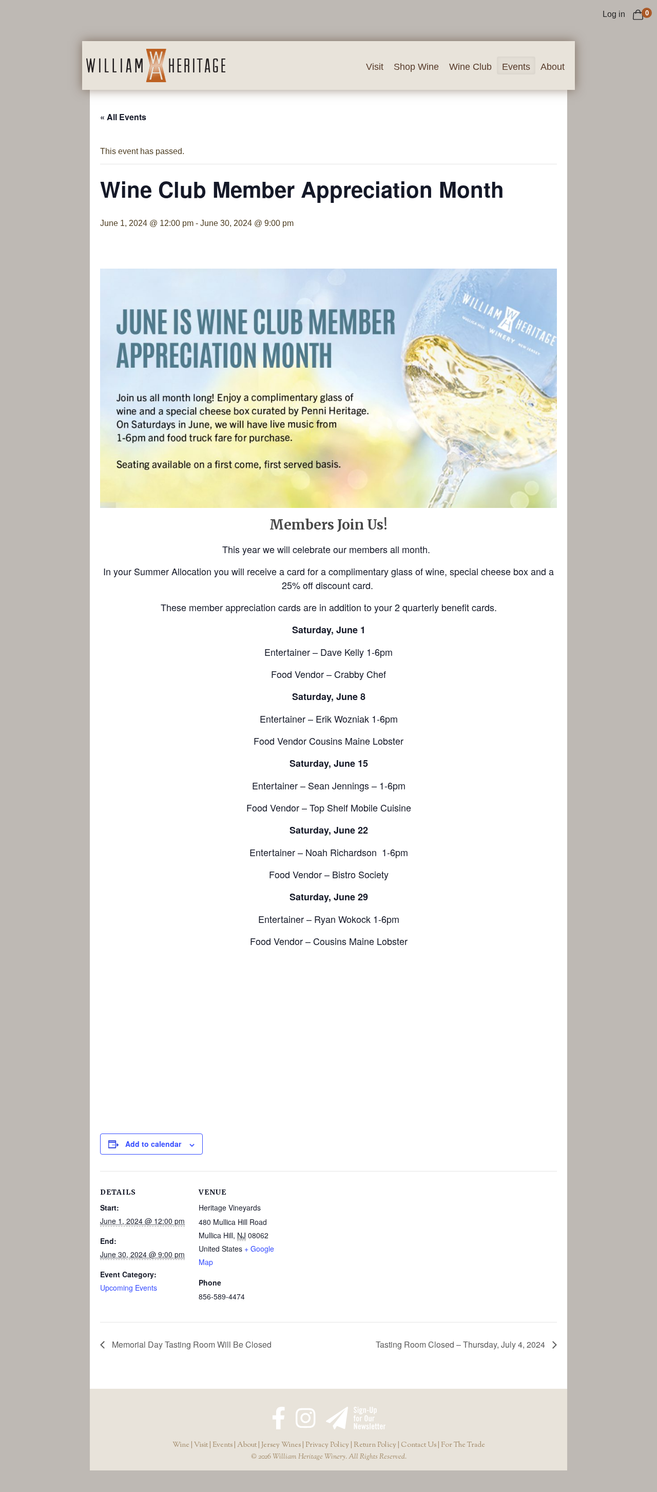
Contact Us (418, 1445)
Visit (374, 67)
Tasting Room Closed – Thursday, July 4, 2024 (461, 1344)
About (552, 67)
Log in (614, 14)
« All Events (123, 117)
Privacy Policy (327, 1445)
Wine (180, 1445)
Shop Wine (416, 67)
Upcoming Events (128, 1287)
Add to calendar (153, 1144)
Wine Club (470, 67)
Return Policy (375, 1445)
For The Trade (463, 1445)
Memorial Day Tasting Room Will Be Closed (191, 1344)
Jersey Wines (281, 1445)
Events (516, 67)
